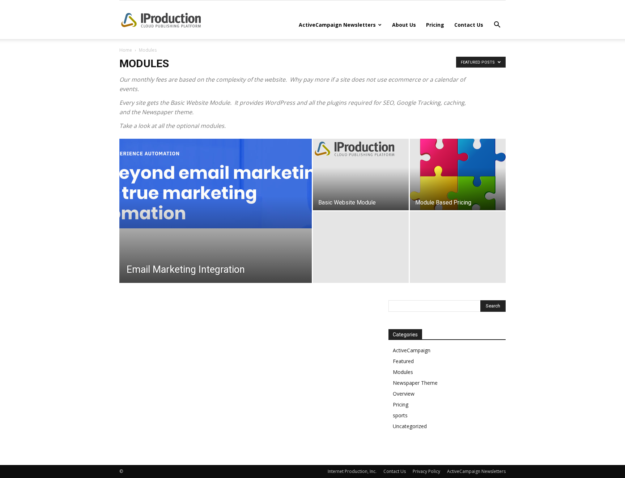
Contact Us (468, 24)
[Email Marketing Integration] (215, 183)
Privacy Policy (426, 471)
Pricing (435, 24)
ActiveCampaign (411, 350)
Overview (403, 393)
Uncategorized (410, 426)
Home (125, 50)
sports (400, 415)
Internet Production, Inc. (352, 471)
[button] (497, 25)
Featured (403, 361)
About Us (404, 24)
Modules (403, 372)
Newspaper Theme (415, 382)
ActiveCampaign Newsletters (337, 24)
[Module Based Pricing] (458, 174)
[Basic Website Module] (361, 149)
